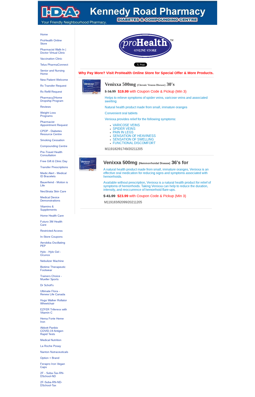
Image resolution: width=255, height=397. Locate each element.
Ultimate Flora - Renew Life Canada (52, 293)
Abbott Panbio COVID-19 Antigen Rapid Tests (51, 331)
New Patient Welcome (54, 79)
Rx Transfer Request (53, 85)
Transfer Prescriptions (54, 167)
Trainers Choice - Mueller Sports (51, 277)
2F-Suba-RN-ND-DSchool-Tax (51, 384)
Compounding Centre (53, 146)
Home (44, 34)
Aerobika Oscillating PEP (52, 244)
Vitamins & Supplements (48, 208)
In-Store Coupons (51, 236)
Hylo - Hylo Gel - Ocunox (50, 253)
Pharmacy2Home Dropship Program (51, 99)
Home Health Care (52, 215)
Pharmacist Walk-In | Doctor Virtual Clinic (53, 51)
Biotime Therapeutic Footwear (53, 268)
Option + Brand (49, 357)
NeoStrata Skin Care (53, 191)
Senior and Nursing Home (52, 72)
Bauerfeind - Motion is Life (54, 184)
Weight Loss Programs (48, 114)
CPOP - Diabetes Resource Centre (51, 132)
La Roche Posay (50, 346)
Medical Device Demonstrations (50, 199)
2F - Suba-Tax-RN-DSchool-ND (52, 374)
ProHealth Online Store (51, 42)
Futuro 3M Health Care (51, 223)
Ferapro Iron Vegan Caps (52, 365)
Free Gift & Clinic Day (53, 161)
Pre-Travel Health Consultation (51, 153)
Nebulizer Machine (52, 260)
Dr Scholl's (47, 285)
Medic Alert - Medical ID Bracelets (53, 174)
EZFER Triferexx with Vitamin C (53, 311)
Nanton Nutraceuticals (54, 351)
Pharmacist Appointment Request (54, 123)
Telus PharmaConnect (54, 64)
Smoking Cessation (52, 140)
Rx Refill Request (51, 91)
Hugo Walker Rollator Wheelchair (53, 302)
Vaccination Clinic (51, 58)
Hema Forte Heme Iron (52, 320)
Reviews (45, 106)
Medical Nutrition (50, 340)
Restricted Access (51, 230)
